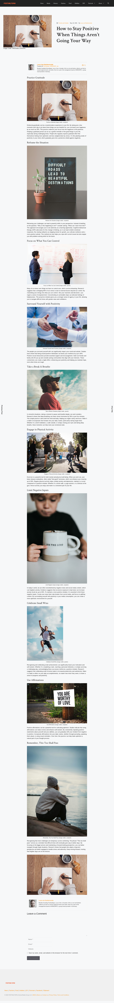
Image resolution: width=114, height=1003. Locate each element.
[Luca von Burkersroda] (31, 70)
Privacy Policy (53, 995)
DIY (84, 3)
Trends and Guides (63, 23)
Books (48, 3)
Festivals (90, 3)
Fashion (63, 3)
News (41, 3)
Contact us (45, 995)
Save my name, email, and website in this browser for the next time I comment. (53, 953)
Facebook (39, 990)
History (55, 3)
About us (39, 995)
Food (70, 3)
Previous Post (2, 409)
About (100, 3)
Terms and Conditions (63, 995)
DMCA (34, 995)
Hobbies (77, 3)
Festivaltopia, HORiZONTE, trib (50, 66)
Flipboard (46, 990)
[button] (108, 3)
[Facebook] (83, 65)
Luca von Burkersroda (86, 23)
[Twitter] (85, 65)
